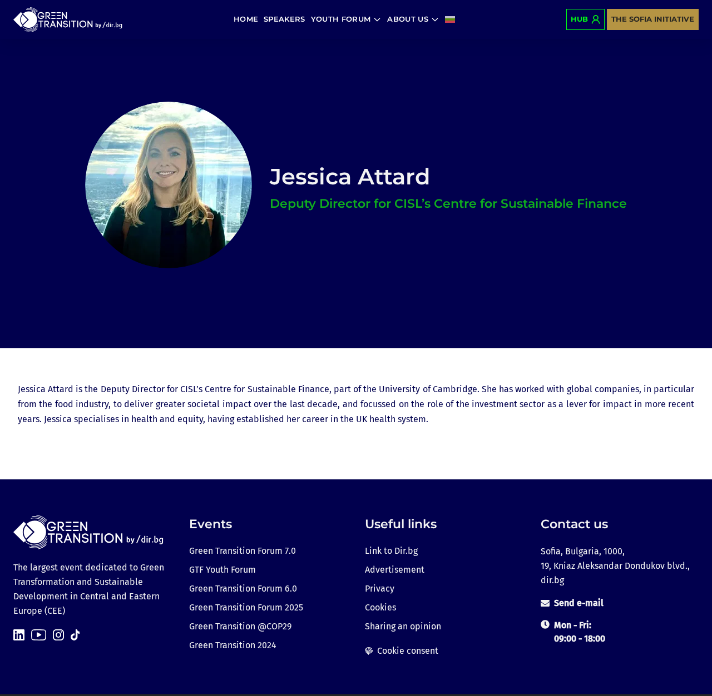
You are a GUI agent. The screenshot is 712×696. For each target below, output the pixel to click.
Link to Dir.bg (391, 550)
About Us (407, 18)
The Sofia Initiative (652, 18)
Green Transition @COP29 (240, 626)
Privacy (379, 588)
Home (246, 18)
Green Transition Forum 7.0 (242, 550)
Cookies (380, 607)
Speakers (284, 18)
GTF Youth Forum (222, 569)
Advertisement (394, 569)
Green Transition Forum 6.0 (243, 588)
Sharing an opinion (403, 626)
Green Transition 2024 (232, 645)
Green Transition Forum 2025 (246, 607)
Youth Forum (341, 18)
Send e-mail (579, 603)
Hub (579, 18)
